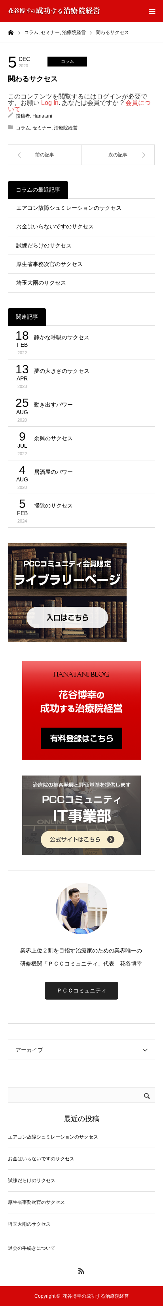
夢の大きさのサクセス (61, 371)
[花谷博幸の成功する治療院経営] (54, 11)
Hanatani (42, 116)
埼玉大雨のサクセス (41, 282)
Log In (50, 102)
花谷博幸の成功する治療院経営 (96, 1296)
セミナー (41, 128)
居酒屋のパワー (53, 472)
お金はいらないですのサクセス (55, 226)
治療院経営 (66, 128)
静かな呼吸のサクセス (61, 337)
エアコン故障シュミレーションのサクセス (68, 208)
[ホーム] (10, 32)
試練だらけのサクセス (44, 245)
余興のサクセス (53, 438)
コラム (67, 61)
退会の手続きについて (31, 1248)
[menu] (152, 11)
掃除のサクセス (53, 505)
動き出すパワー (53, 404)
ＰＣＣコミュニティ (81, 990)
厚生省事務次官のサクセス (49, 264)
